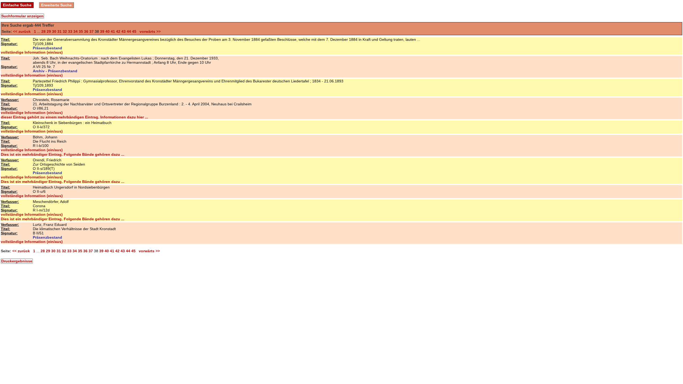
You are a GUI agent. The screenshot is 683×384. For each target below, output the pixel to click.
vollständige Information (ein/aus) (32, 52)
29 (49, 31)
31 (59, 31)
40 (107, 31)
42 (118, 31)
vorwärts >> (149, 31)
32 (65, 31)
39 (102, 31)
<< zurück (23, 31)
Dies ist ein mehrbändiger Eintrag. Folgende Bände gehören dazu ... (62, 154)
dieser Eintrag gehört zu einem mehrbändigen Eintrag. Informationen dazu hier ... (74, 117)
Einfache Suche (17, 5)
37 (91, 31)
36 (86, 31)
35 (81, 31)
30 (54, 31)
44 (129, 31)
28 (43, 31)
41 (113, 31)
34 (75, 31)
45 (134, 31)
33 (70, 31)
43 (123, 31)
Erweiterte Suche (56, 5)
